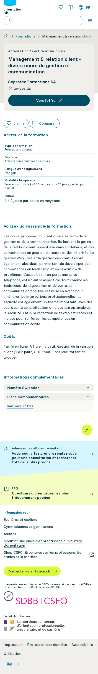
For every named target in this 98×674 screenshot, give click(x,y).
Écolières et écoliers (20, 519)
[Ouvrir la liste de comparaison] (70, 7)
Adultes (10, 534)
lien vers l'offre (20, 406)
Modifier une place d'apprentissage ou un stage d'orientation (43, 543)
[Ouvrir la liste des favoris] (61, 7)
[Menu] (89, 20)
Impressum (13, 644)
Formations (25, 36)
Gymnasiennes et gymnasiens (28, 526)
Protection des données (47, 644)
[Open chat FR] (87, 429)
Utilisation (12, 653)
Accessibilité (82, 644)
